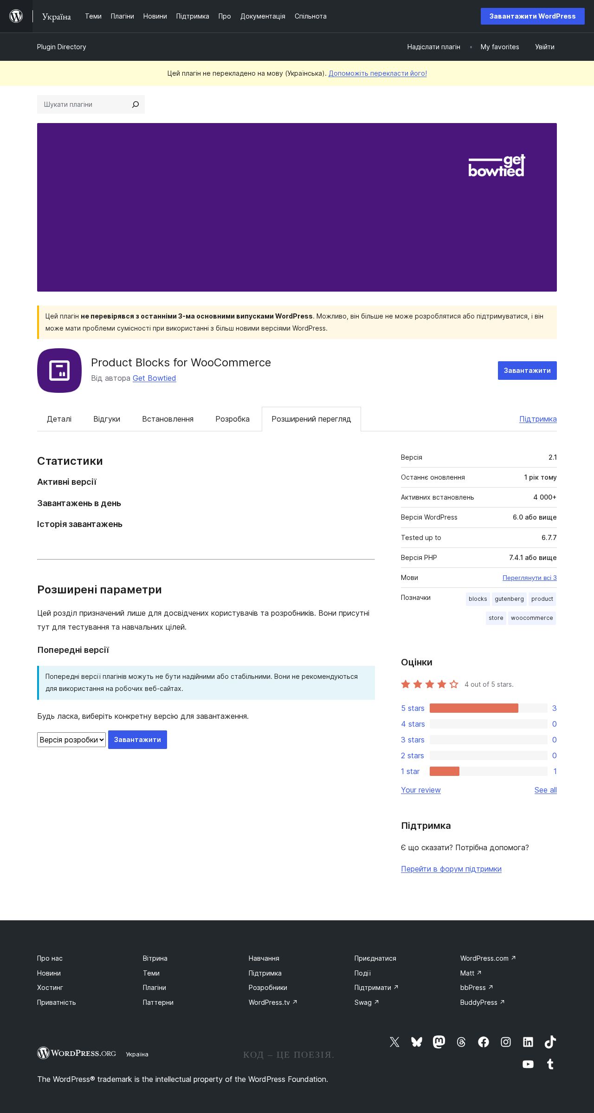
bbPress (477, 987)
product (542, 598)
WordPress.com (488, 958)
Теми (151, 973)
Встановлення (168, 418)
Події (363, 973)
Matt (471, 973)
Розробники (268, 987)
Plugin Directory (61, 47)
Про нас (50, 958)
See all (546, 789)
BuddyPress (482, 1002)
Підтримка (538, 418)
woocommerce (532, 617)
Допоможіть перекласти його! (378, 73)
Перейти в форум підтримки (451, 868)
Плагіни (154, 987)
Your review (421, 789)
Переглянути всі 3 (530, 577)
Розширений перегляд (311, 418)
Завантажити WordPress (533, 16)
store (496, 617)
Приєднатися (375, 958)
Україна (137, 1054)
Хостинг (50, 987)
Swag (367, 1002)
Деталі (59, 418)
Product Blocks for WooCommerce (181, 362)
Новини (49, 973)
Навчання (264, 958)
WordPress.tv (273, 1002)
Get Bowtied (154, 378)
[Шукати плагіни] (135, 104)
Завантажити (527, 370)
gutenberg (509, 598)
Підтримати (377, 987)
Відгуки (106, 418)
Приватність (56, 1002)
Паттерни (158, 1002)
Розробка (232, 418)
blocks (478, 598)
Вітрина (155, 958)
